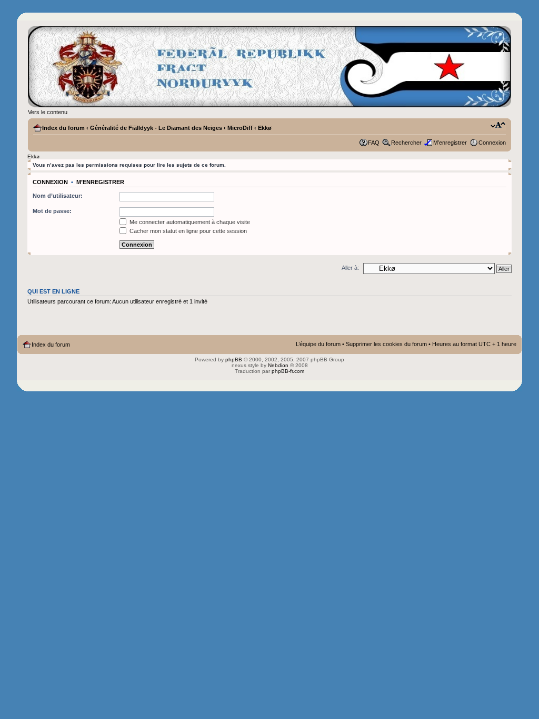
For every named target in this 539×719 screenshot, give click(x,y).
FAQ (374, 142)
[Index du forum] (269, 67)
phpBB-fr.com (288, 371)
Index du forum (63, 128)
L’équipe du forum (318, 344)
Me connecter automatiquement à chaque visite (189, 222)
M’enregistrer (450, 142)
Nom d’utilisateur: (58, 196)
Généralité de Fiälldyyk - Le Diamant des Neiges (156, 128)
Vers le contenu (47, 112)
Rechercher (406, 142)
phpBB (233, 359)
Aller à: (350, 268)
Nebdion (278, 365)
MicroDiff (240, 128)
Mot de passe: (52, 211)
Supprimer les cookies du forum (386, 344)
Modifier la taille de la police (498, 125)
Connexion (492, 142)
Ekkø (265, 128)
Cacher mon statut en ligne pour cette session (187, 231)
